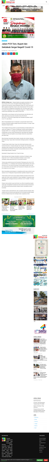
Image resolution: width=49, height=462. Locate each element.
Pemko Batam (18, 5)
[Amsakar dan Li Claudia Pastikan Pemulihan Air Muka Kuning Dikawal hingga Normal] (41, 304)
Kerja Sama (41, 448)
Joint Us (40, 452)
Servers (40, 450)
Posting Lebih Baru (6, 214)
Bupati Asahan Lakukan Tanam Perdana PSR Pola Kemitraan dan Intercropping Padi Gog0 (40, 349)
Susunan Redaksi (42, 438)
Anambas (36, 417)
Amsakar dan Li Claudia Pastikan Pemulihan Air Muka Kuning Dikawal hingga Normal (40, 367)
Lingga (35, 423)
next (34, 321)
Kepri (7, 5)
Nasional (12, 5)
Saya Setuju (40, 460)
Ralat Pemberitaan (37, 400)
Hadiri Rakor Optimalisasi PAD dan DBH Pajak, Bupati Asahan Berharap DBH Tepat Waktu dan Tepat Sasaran (40, 341)
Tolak (46, 460)
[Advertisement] (40, 389)
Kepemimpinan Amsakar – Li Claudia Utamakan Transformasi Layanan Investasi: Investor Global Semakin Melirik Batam (40, 375)
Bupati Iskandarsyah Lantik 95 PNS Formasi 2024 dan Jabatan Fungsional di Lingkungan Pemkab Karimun (40, 358)
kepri (35, 427)
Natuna (35, 425)
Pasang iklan (41, 445)
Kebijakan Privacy (42, 447)
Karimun (36, 421)
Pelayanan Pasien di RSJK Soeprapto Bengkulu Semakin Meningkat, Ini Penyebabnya (39, 410)
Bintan (35, 419)
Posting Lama (31, 214)
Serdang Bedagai (4, 40)
